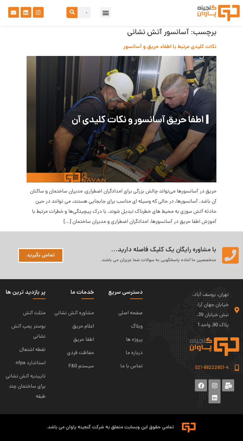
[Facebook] (201, 385)
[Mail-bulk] (228, 385)
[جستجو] (72, 12)
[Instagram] (38, 12)
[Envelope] (13, 12)
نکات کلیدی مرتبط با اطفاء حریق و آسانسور (169, 47)
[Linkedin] (26, 12)
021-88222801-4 (212, 368)
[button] (105, 12)
